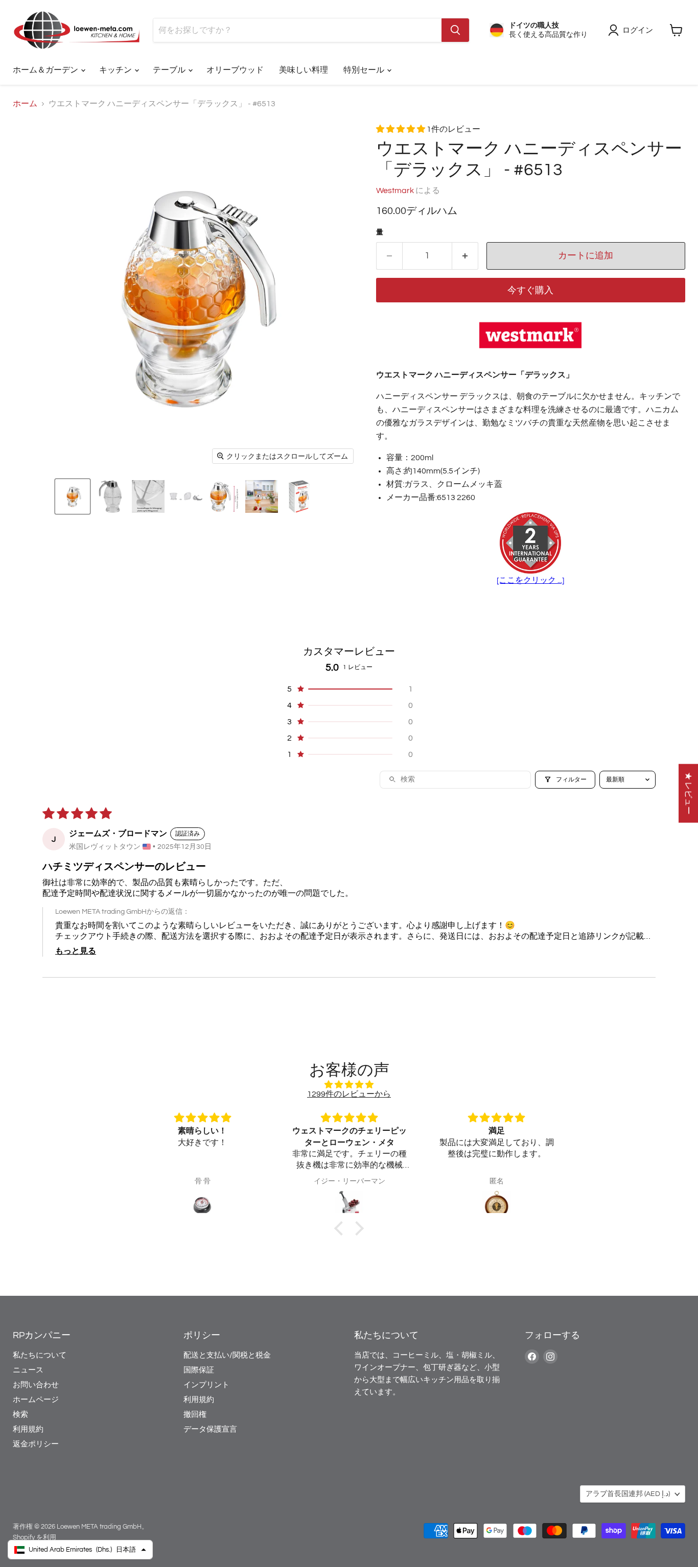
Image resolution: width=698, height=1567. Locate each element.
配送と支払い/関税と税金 (227, 1355)
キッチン (116, 70)
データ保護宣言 (210, 1429)
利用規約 (28, 1429)
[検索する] (455, 30)
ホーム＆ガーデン (46, 70)
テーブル (170, 70)
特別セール (364, 70)
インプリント (206, 1385)
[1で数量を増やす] (465, 256)
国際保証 (198, 1370)
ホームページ (36, 1400)
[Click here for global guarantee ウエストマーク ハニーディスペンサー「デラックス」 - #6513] (530, 544)
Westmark (395, 190)
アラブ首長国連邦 (628, 1494)
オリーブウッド (235, 70)
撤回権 (194, 1414)
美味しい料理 (303, 70)
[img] (349, 1084)
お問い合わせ (36, 1385)
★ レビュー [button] (688, 793)
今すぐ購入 (530, 290)
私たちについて (39, 1355)
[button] (72, 496)
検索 (20, 1414)
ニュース (28, 1370)
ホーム (25, 104)
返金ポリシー (36, 1444)
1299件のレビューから (349, 1094)
